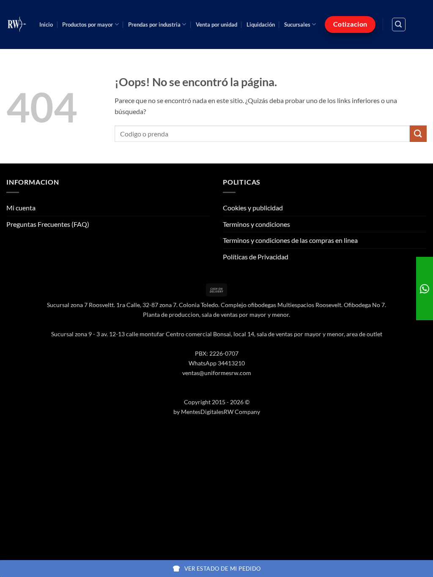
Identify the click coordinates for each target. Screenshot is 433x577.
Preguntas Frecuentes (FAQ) (47, 224)
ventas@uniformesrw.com (216, 372)
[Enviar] (418, 133)
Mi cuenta (21, 208)
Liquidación (261, 24)
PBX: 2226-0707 (216, 353)
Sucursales (297, 24)
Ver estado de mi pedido (222, 568)
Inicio (46, 24)
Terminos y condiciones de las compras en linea (290, 240)
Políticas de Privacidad (255, 257)
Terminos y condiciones (256, 224)
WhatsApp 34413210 (217, 363)
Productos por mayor (87, 24)
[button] (399, 24)
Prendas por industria (154, 24)
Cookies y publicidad (253, 208)
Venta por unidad (216, 24)
